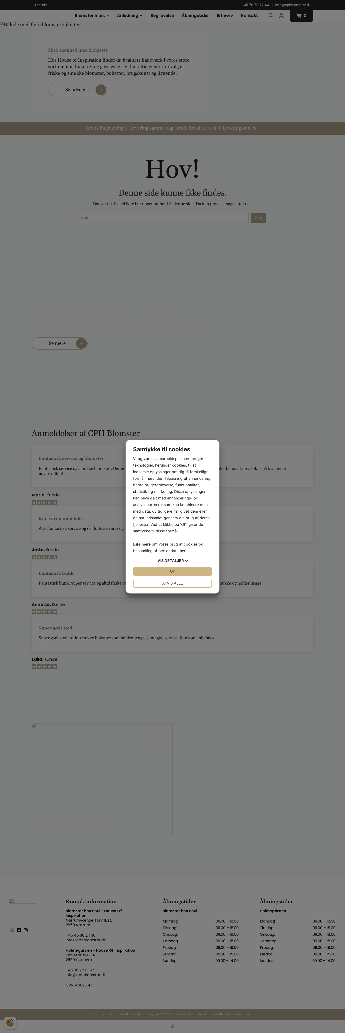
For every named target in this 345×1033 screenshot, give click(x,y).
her (182, 550)
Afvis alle (172, 583)
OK (172, 571)
